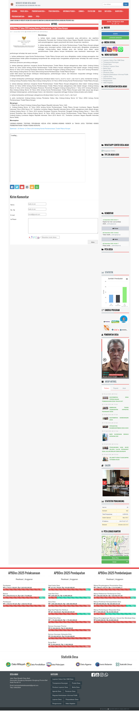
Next (127, 483)
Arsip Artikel (110, 381)
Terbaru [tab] (106, 388)
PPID (37, 16)
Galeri (107, 465)
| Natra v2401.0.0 (124, 709)
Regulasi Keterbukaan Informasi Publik (115, 74)
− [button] (104, 541)
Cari (126, 4)
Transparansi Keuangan (111, 62)
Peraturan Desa (54, 11)
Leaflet (111, 555)
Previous (105, 483)
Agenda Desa (107, 70)
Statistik (108, 272)
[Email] (22, 187)
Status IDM (91, 11)
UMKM (30, 16)
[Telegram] (27, 187)
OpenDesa (104, 709)
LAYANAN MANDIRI (115, 38)
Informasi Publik (68, 11)
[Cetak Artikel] (32, 187)
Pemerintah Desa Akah (103, 485)
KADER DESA (118, 11)
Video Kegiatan (108, 83)
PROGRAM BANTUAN (18, 16)
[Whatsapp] (37, 187)
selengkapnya (116, 228)
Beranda (14, 11)
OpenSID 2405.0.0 (114, 709)
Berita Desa (107, 68)
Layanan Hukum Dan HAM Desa (113, 60)
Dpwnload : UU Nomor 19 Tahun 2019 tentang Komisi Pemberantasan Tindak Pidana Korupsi (40, 128)
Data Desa (108, 11)
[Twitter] (17, 187)
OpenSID (126, 555)
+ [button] (104, 538)
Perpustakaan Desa (109, 78)
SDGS (100, 11)
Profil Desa (24, 11)
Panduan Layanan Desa (111, 66)
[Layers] (126, 538)
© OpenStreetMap (118, 555)
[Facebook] (12, 187)
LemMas (81, 11)
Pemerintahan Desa (38, 11)
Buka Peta (115, 558)
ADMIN (115, 34)
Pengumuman (107, 80)
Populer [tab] (115, 388)
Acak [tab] (124, 388)
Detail (114, 562)
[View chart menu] (127, 279)
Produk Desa (107, 64)
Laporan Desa (107, 76)
